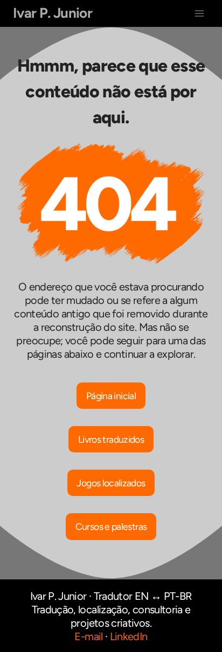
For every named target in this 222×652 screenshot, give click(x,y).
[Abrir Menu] (199, 13)
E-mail (88, 636)
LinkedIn (129, 636)
